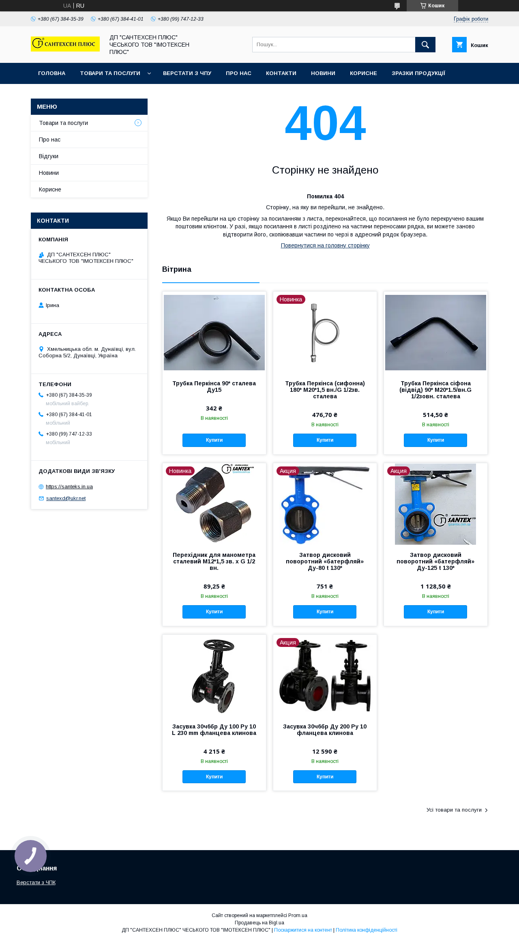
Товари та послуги (110, 73)
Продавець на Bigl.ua (259, 923)
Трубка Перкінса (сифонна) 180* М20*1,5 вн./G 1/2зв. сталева (325, 390)
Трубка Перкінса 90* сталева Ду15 (214, 386)
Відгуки (48, 156)
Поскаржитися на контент (303, 930)
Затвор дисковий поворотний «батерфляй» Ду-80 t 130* (325, 561)
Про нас (238, 73)
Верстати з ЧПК (36, 882)
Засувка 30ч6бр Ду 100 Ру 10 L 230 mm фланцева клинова (214, 729)
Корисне (363, 73)
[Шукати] (425, 44)
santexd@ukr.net (66, 498)
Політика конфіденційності (366, 930)
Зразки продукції (418, 73)
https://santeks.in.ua (69, 486)
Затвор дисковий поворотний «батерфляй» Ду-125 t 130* (435, 561)
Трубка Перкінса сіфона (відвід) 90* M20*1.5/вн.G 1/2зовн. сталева (435, 390)
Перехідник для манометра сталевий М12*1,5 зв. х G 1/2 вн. (214, 561)
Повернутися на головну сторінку (325, 245)
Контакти (281, 73)
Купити (214, 440)
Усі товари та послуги (454, 810)
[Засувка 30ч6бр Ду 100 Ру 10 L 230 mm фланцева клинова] (214, 675)
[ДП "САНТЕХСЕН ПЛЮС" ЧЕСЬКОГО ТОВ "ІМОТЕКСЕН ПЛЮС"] (65, 49)
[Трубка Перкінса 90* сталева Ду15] (214, 332)
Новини (323, 73)
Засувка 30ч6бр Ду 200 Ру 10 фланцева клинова (325, 729)
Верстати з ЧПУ (187, 73)
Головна (51, 73)
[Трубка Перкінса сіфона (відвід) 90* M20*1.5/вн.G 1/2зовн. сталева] (435, 332)
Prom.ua (297, 915)
